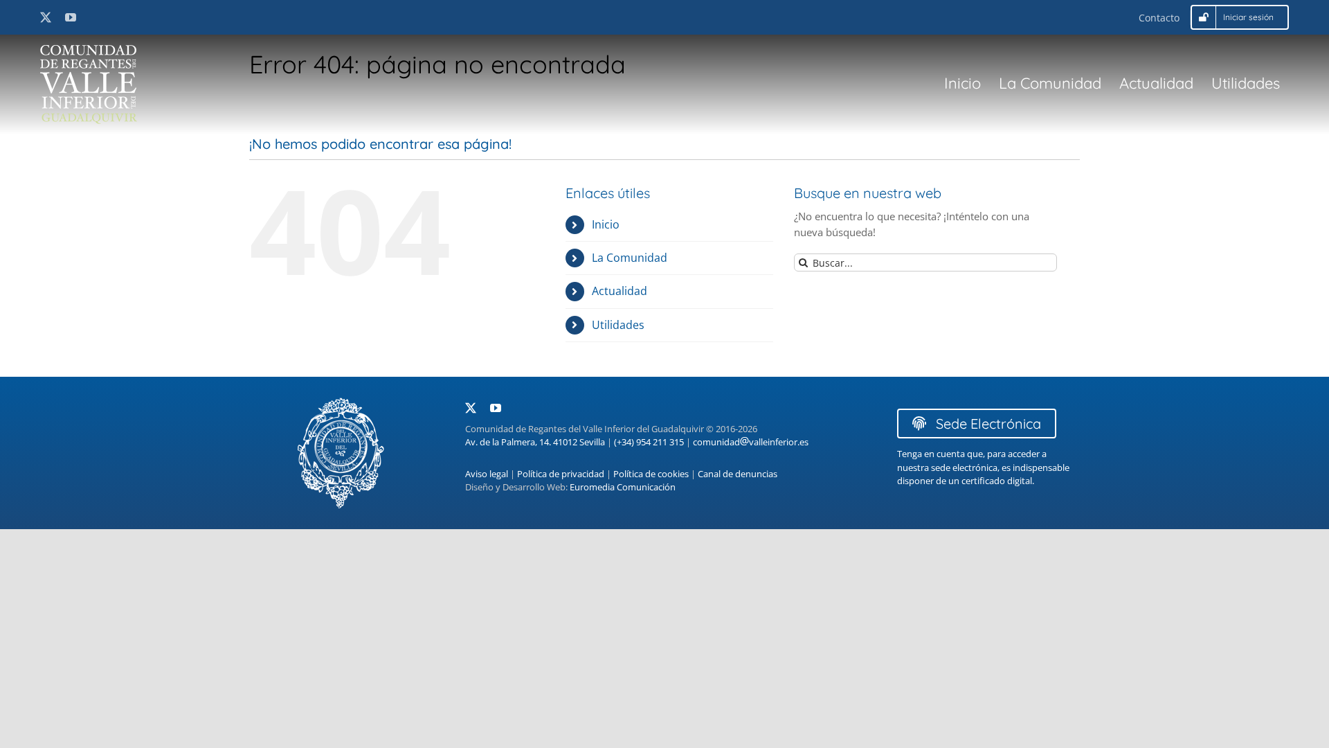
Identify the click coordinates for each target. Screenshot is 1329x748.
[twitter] (45, 17)
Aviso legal (486, 473)
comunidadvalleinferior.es (750, 442)
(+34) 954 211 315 (649, 442)
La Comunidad (629, 257)
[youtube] (70, 17)
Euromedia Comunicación (623, 487)
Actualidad (619, 291)
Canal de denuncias (737, 473)
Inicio (606, 224)
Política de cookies (651, 473)
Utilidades (618, 324)
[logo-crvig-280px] (88, 50)
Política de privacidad (560, 473)
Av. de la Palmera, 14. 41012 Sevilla (535, 442)
